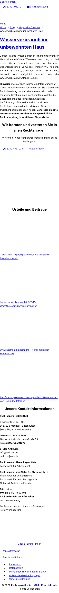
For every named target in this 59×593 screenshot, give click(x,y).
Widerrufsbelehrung (19, 579)
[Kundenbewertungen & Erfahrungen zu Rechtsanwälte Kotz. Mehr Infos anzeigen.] (24, 537)
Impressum (15, 564)
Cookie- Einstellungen (29, 543)
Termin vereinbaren (13, 557)
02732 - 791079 (14, 148)
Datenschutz (16, 568)
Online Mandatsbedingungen (24, 575)
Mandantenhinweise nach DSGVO (27, 571)
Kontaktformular (11, 550)
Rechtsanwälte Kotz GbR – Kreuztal (31, 585)
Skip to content (8, 1)
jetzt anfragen (36, 148)
